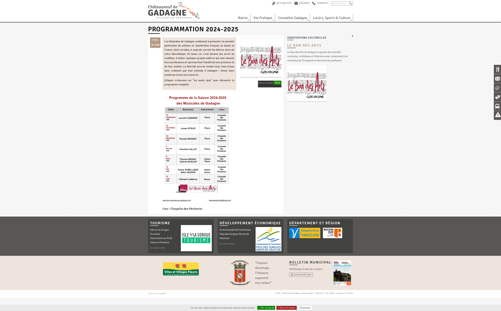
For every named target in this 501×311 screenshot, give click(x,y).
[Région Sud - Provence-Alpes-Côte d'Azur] (332, 233)
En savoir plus (157, 247)
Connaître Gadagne (292, 18)
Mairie (243, 18)
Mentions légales (307, 293)
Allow (277, 82)
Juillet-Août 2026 (302, 274)
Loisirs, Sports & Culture (331, 18)
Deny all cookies (287, 308)
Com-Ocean (349, 293)
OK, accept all (267, 308)
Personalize (305, 308)
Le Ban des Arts (304, 45)
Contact (323, 3)
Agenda (304, 3)
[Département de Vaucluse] (304, 233)
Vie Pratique (263, 18)
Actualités (284, 3)
